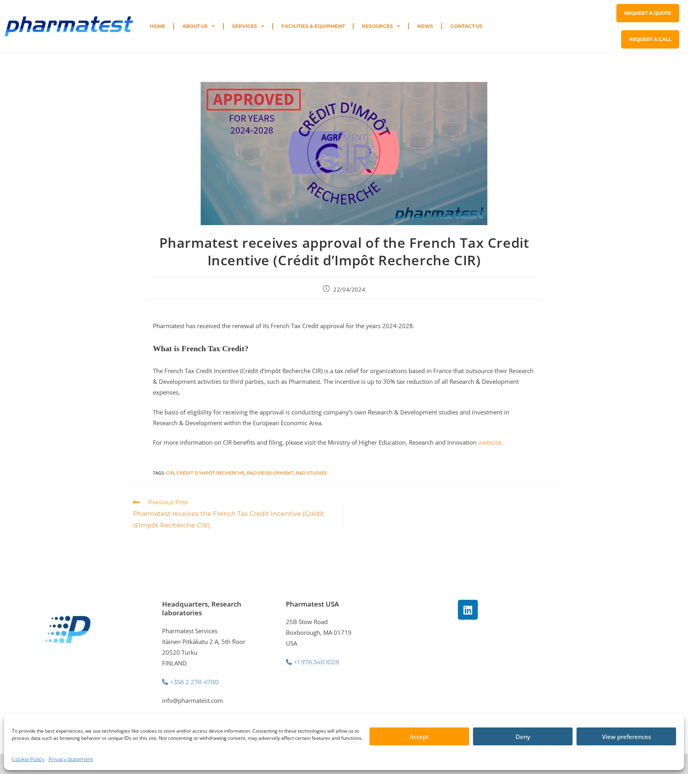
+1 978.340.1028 (316, 662)
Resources (377, 26)
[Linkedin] (468, 610)
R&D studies (311, 473)
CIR (170, 473)
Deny (523, 737)
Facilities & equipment (313, 26)
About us (195, 26)
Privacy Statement (71, 759)
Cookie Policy (28, 759)
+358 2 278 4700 (194, 682)
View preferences (626, 737)
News (425, 26)
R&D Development (270, 473)
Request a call (650, 39)
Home (157, 26)
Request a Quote (647, 13)
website (489, 442)
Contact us (466, 26)
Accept (419, 737)
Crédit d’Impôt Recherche (210, 473)
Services (244, 26)
